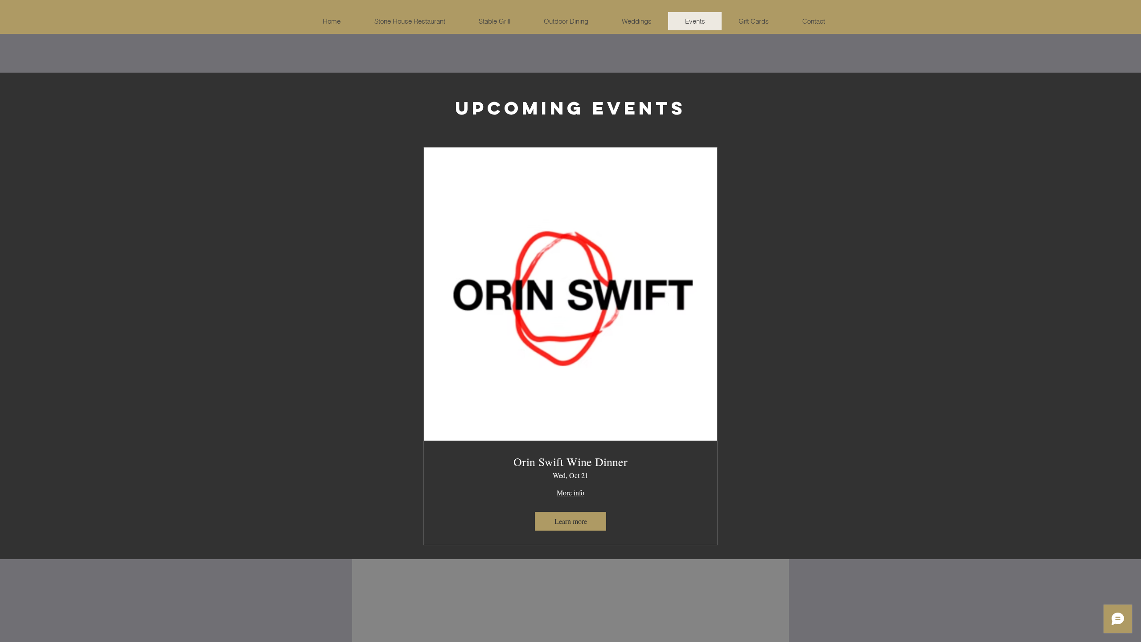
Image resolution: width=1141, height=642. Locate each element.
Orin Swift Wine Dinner (570, 462)
